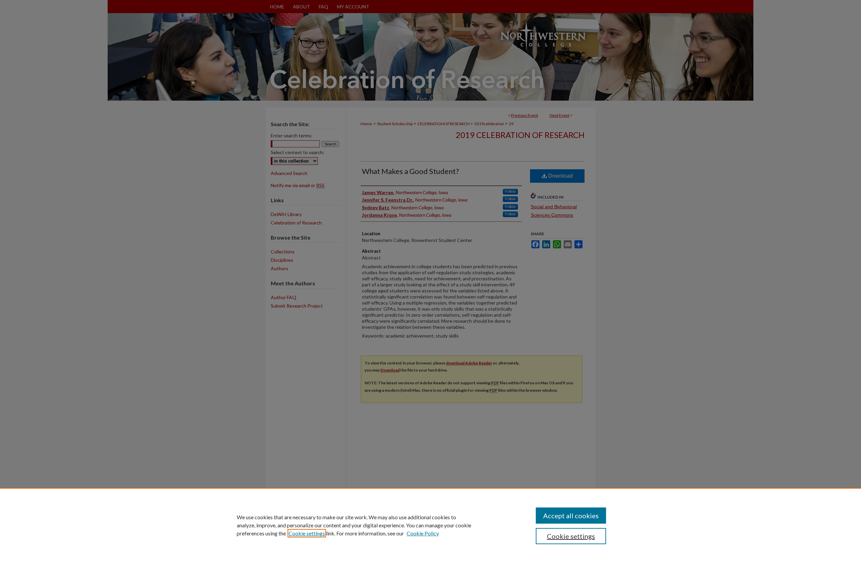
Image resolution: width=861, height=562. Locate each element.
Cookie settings (307, 533)
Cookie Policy (423, 533)
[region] (430, 525)
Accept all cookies (571, 516)
